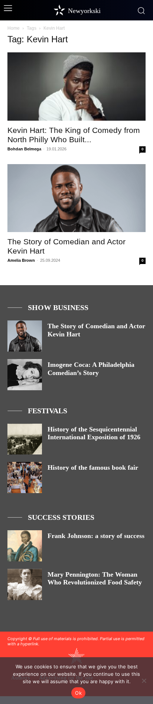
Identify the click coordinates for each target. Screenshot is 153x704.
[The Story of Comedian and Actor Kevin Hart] (76, 198)
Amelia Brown (21, 260)
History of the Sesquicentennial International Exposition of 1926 (94, 433)
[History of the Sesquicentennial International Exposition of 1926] (24, 439)
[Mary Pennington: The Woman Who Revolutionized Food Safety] (24, 584)
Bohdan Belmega (24, 149)
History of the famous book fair (93, 467)
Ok (78, 693)
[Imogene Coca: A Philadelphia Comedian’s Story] (24, 374)
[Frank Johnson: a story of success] (24, 545)
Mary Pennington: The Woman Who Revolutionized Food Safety (95, 578)
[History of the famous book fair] (24, 477)
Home (13, 28)
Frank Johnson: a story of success (96, 536)
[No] (143, 680)
